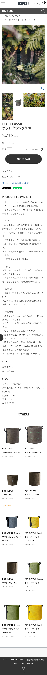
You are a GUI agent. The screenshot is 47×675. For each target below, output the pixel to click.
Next (42, 55)
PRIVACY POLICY (17, 660)
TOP (5, 660)
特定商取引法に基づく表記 (35, 660)
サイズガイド (8, 171)
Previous (5, 55)
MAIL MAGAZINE (27, 663)
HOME (6, 16)
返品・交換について (11, 176)
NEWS (16, 663)
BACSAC (16, 16)
